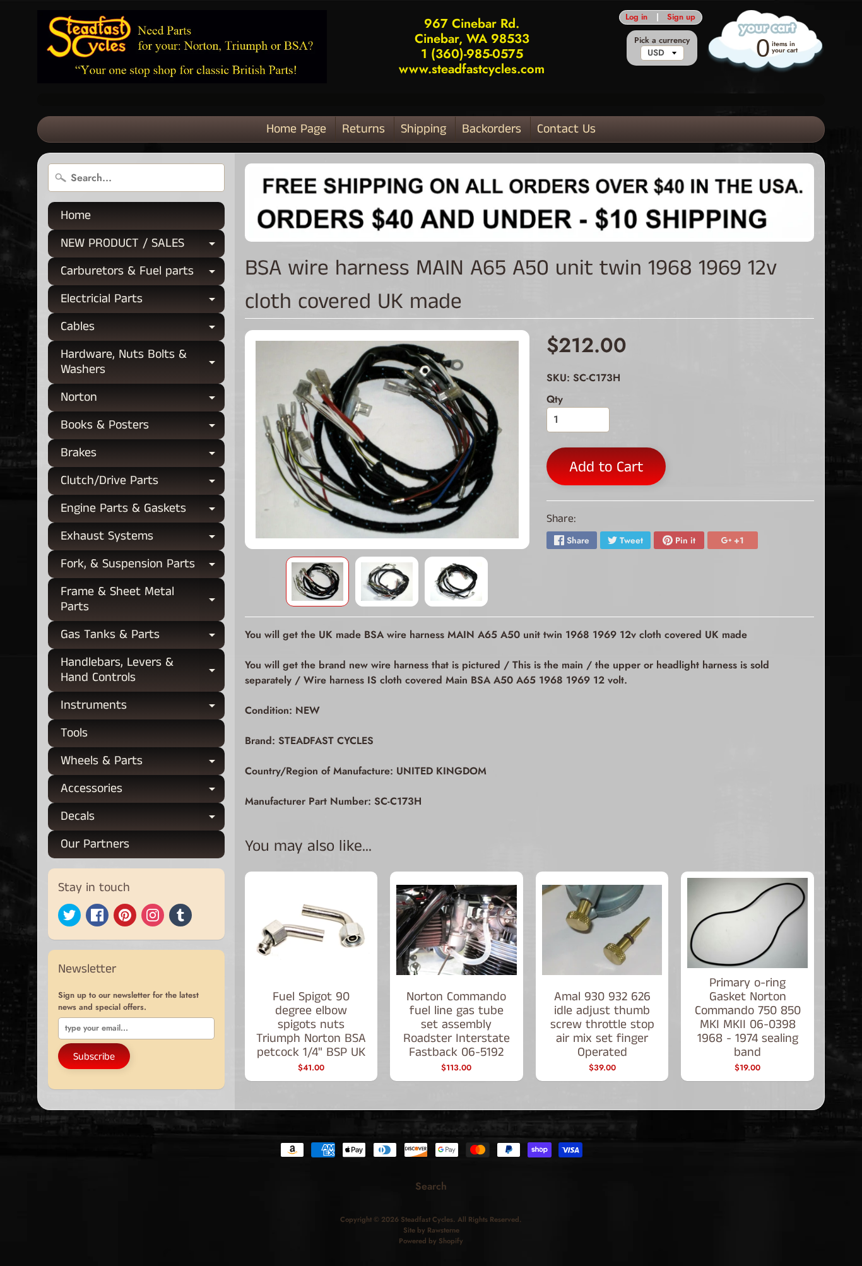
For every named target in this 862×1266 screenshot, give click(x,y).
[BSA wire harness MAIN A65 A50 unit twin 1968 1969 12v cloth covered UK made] (317, 582)
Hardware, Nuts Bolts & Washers (143, 363)
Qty (554, 399)
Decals (143, 819)
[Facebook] (97, 915)
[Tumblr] (180, 915)
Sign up (681, 17)
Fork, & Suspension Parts (143, 566)
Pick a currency (662, 40)
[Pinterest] (125, 915)
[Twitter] (69, 915)
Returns (363, 129)
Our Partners (95, 844)
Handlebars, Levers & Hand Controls (143, 671)
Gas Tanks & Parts (143, 637)
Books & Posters (143, 427)
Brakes (143, 455)
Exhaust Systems (143, 538)
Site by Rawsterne (431, 1230)
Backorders (491, 129)
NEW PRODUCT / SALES (143, 245)
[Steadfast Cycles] (182, 46)
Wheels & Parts (143, 763)
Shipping (423, 129)
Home (76, 215)
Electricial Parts (143, 301)
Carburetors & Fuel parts (143, 273)
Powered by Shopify (431, 1241)
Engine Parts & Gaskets (143, 511)
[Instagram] (152, 915)
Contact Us (566, 129)
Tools (74, 733)
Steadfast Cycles (427, 1219)
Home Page (296, 129)
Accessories (143, 791)
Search (431, 1186)
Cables (143, 329)
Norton (143, 399)
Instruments (143, 707)
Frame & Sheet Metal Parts (143, 600)
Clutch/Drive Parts (143, 483)
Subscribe (94, 1057)
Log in (636, 17)
